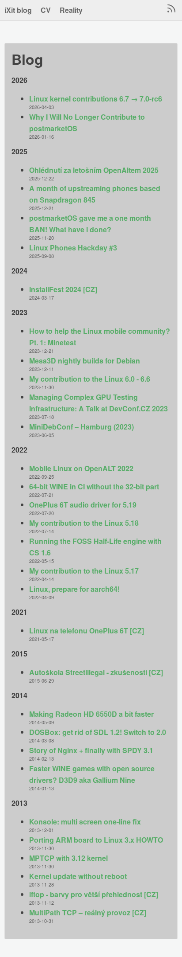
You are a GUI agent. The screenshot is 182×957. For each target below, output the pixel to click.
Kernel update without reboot (78, 876)
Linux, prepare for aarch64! (74, 589)
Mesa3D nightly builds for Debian (84, 360)
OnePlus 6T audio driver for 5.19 (82, 505)
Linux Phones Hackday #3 (73, 247)
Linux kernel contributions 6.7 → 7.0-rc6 (95, 99)
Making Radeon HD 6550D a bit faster (91, 714)
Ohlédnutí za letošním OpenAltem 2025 (94, 170)
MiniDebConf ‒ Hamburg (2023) (81, 427)
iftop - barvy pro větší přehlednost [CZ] (93, 894)
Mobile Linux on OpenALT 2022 (81, 468)
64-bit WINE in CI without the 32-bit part (94, 486)
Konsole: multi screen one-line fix (85, 821)
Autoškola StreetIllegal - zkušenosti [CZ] (96, 672)
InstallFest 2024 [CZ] (63, 289)
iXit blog (18, 10)
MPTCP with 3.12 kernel (68, 858)
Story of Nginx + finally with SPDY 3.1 (91, 750)
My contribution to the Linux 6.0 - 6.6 (89, 379)
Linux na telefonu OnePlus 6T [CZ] (86, 630)
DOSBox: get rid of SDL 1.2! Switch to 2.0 (97, 732)
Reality (71, 10)
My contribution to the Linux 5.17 (84, 571)
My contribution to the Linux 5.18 (84, 523)
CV (46, 10)
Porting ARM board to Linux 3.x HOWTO (96, 840)
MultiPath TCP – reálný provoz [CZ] (87, 912)
